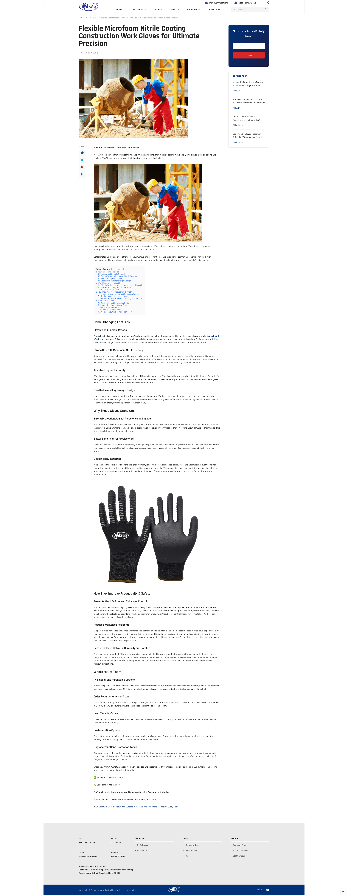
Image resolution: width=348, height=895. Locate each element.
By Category (142, 845)
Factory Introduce (240, 850)
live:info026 (116, 842)
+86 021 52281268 (87, 842)
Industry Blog (191, 850)
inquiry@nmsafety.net (88, 856)
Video (188, 856)
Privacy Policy (130, 890)
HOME (119, 9)
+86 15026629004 (119, 856)
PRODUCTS (138, 9)
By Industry (142, 850)
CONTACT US (214, 9)
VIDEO (173, 9)
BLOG (157, 9)
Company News (192, 845)
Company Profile (240, 845)
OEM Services (239, 856)
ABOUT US (192, 9)
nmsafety (118, 269)
